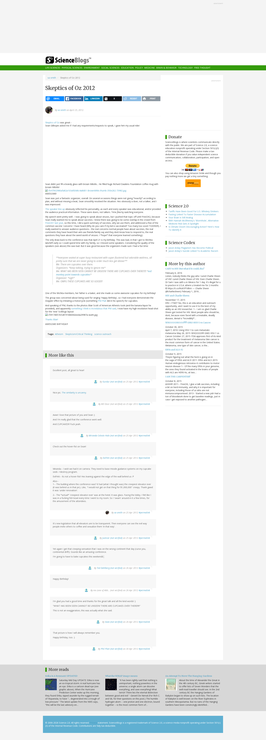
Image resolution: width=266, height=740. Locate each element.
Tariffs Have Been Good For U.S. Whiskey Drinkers (194, 211)
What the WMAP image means (121, 676)
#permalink (144, 381)
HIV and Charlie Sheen (177, 295)
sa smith (52, 77)
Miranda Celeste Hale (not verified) (105, 435)
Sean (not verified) (113, 621)
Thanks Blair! (51, 319)
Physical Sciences (72, 68)
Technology (185, 68)
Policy (139, 68)
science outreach (102, 334)
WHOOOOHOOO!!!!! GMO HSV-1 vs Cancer (188, 322)
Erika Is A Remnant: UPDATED (61, 676)
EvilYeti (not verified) (112, 457)
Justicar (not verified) (112, 537)
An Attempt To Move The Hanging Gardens (188, 676)
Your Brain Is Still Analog (181, 217)
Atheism (59, 334)
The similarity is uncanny (74, 392)
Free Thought (202, 68)
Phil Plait (102, 300)
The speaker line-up (55, 209)
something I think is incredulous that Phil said (93, 308)
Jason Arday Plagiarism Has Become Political (191, 247)
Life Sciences (52, 68)
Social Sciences (110, 68)
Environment (92, 68)
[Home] (74, 60)
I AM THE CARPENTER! (177, 376)
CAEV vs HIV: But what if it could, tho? (184, 268)
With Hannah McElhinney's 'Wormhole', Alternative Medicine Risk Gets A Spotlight (194, 222)
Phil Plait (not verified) (111, 648)
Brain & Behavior (166, 68)
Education (127, 68)
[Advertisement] (133, 26)
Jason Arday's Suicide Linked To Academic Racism (193, 250)
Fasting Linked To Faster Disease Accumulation (192, 214)
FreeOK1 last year (54, 222)
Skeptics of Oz (52, 122)
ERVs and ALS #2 (174, 349)
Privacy (93, 722)
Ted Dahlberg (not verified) (109, 567)
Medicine (149, 68)
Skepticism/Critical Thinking (78, 334)
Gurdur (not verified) (112, 381)
